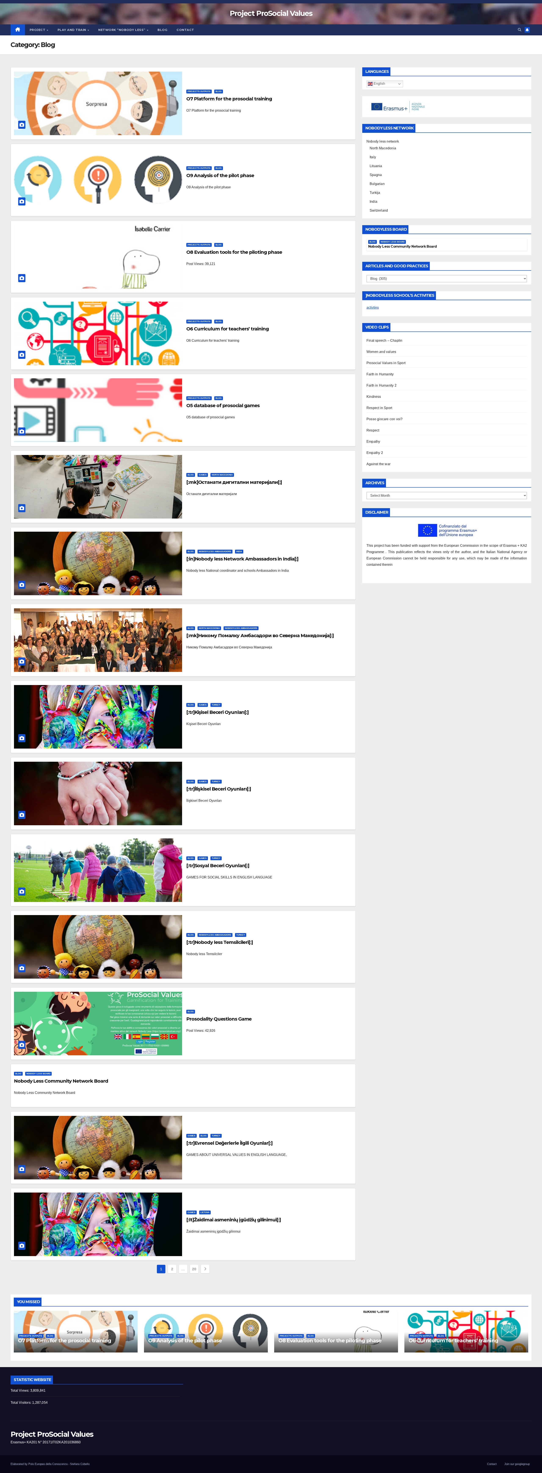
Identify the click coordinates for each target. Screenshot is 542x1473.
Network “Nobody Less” (122, 30)
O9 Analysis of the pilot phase (220, 175)
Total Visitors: (21, 1402)
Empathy (373, 441)
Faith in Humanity (380, 374)
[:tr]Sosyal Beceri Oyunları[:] (217, 865)
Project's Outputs (199, 91)
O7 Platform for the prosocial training (229, 99)
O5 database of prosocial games (223, 405)
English (379, 84)
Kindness (373, 396)
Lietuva (204, 1212)
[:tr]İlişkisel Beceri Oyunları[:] (218, 789)
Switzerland (379, 210)
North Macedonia (222, 475)
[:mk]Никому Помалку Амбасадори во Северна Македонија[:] (260, 635)
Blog (162, 30)
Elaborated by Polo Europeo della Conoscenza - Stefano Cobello (50, 1464)
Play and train (72, 30)
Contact (185, 30)
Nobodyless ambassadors (215, 551)
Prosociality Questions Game (219, 1019)
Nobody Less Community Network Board (61, 1081)
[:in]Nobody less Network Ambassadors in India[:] (242, 559)
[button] (519, 30)
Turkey (216, 705)
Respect (372, 430)
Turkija (375, 192)
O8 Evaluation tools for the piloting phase (234, 252)
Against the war (378, 464)
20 (194, 1269)
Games (203, 475)
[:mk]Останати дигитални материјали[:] (234, 482)
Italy (373, 157)
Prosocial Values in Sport (385, 363)
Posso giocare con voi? (384, 419)
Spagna (376, 175)
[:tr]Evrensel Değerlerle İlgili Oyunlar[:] (229, 1143)
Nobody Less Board (38, 1073)
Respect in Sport (379, 408)
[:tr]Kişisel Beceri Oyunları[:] (217, 712)
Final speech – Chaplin (384, 340)
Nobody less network (382, 141)
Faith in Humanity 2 (381, 385)
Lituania (376, 166)
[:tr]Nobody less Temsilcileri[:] (219, 942)
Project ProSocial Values (271, 13)
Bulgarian (377, 184)
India (239, 551)
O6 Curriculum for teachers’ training (227, 329)
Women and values (381, 352)
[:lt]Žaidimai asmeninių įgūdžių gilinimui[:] (233, 1220)
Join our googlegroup (517, 1464)
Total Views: (20, 1390)
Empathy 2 (374, 453)
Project (38, 30)
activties (372, 307)
